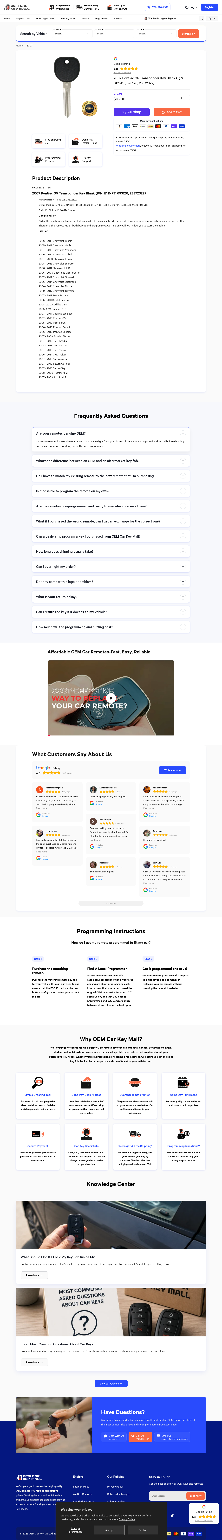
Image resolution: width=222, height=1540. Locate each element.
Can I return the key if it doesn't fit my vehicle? (71, 611)
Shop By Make (81, 1486)
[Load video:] (111, 698)
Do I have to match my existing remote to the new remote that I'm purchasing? (96, 475)
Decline (143, 1530)
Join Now (195, 1495)
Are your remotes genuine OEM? (61, 433)
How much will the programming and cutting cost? (74, 627)
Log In (193, 7)
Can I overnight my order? (56, 566)
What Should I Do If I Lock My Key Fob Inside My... (59, 1257)
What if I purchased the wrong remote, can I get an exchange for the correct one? (98, 521)
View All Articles (109, 1383)
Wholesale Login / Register (162, 18)
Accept (109, 1530)
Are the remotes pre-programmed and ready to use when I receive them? (91, 506)
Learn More (32, 1275)
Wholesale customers (128, 145)
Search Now (189, 33)
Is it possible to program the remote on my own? (72, 491)
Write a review (172, 770)
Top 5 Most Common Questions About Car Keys (57, 1344)
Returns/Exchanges (118, 1494)
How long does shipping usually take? (64, 551)
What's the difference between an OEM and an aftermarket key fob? (87, 460)
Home (19, 45)
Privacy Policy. (127, 1519)
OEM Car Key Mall (39, 1533)
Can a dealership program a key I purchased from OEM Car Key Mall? (88, 536)
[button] (201, 18)
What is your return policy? (56, 596)
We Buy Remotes (82, 1494)
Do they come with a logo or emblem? (64, 581)
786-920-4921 (160, 7)
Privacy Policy (115, 1486)
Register (209, 7)
